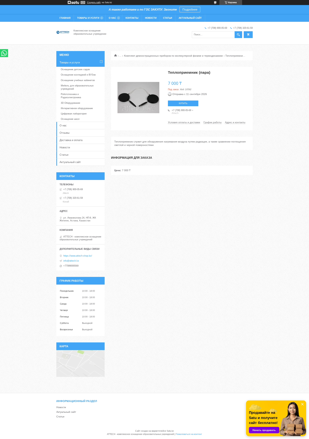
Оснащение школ (70, 119)
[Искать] (238, 34)
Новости (150, 18)
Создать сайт (94, 2)
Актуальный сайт (190, 18)
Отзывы (65, 132)
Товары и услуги (88, 18)
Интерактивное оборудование (77, 108)
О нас (112, 18)
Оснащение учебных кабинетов (78, 80)
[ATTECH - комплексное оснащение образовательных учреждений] (62, 32)
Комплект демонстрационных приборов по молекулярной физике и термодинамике (173, 55)
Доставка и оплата (71, 140)
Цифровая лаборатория (74, 113)
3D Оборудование (70, 103)
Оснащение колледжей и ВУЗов (78, 74)
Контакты (132, 18)
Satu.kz (170, 431)
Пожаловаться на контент (189, 434)
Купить (183, 103)
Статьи (167, 18)
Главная (65, 18)
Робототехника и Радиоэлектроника (71, 96)
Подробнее (189, 9)
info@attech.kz (71, 260)
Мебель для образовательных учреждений (77, 87)
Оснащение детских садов (75, 69)
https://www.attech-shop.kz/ (77, 255)
